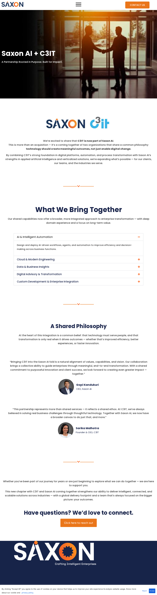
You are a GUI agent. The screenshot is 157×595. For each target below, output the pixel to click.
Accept (152, 591)
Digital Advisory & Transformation (39, 274)
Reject (144, 591)
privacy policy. (28, 593)
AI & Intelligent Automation (35, 237)
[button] (78, 237)
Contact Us (137, 5)
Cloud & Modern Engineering (36, 259)
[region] (78, 590)
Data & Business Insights (33, 267)
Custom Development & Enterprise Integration (47, 281)
